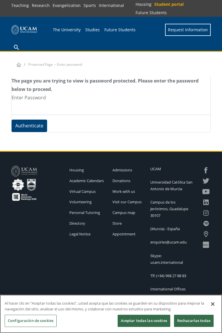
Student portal (169, 4)
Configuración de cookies (30, 320)
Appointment (124, 234)
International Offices (168, 289)
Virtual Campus (82, 191)
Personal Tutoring (84, 212)
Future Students (151, 12)
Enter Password (29, 97)
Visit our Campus (127, 201)
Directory (77, 223)
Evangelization (67, 5)
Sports (90, 5)
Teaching (20, 5)
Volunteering (80, 201)
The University (67, 29)
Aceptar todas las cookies (144, 320)
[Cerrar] (212, 304)
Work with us (123, 191)
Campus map (123, 212)
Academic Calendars (86, 180)
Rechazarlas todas (193, 320)
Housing (143, 4)
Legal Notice (79, 234)
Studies (92, 29)
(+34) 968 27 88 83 (171, 275)
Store (117, 223)
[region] (111, 314)
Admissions (122, 170)
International (111, 5)
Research (41, 5)
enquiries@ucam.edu (168, 242)
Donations (121, 180)
